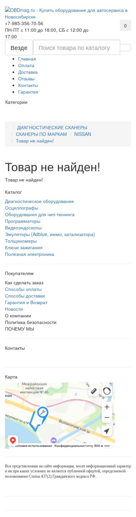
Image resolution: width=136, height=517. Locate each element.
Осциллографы (21, 207)
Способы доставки (25, 295)
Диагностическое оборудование (39, 201)
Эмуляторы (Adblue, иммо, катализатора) (50, 234)
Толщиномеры (21, 240)
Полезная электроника (29, 254)
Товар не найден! (35, 140)
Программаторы (22, 221)
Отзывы (26, 78)
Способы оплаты (23, 289)
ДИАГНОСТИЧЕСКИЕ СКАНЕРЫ (52, 127)
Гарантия (28, 91)
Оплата (26, 65)
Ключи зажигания (24, 247)
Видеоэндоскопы (23, 227)
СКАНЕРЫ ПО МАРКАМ (41, 134)
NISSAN (82, 134)
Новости (14, 308)
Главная (27, 58)
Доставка (28, 71)
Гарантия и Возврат (26, 302)
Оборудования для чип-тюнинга (40, 214)
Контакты (28, 85)
